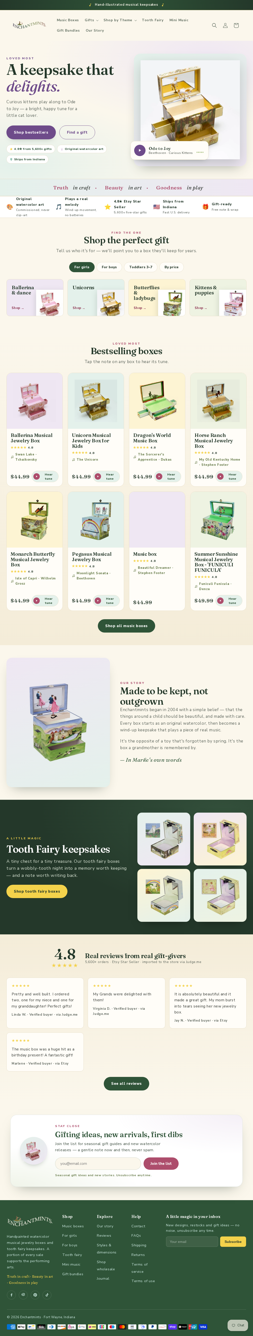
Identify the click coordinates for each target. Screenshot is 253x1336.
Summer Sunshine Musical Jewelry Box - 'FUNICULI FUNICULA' (216, 562)
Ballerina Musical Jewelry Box (32, 438)
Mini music (71, 1264)
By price (172, 267)
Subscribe (233, 1242)
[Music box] (157, 520)
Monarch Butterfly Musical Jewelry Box (33, 559)
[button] (91, 20)
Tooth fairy (72, 1254)
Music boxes (73, 1226)
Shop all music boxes (126, 625)
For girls (81, 267)
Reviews (104, 1235)
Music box (145, 554)
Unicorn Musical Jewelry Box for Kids (91, 440)
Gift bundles (72, 1274)
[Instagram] (23, 1295)
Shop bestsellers (31, 132)
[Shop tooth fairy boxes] (163, 839)
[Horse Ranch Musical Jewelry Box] (218, 401)
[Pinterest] (35, 1295)
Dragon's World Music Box (152, 438)
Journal (103, 1278)
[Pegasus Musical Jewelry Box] (96, 520)
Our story (105, 1226)
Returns (138, 1254)
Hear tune (49, 476)
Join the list (161, 1163)
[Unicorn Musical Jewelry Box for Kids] (96, 401)
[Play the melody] (140, 150)
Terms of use (143, 1280)
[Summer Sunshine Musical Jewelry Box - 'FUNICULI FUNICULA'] (218, 520)
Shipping (139, 1245)
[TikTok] (46, 1295)
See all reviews (126, 1083)
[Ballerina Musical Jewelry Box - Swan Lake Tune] (35, 401)
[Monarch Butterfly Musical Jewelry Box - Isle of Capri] (35, 520)
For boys (109, 267)
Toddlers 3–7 (140, 267)
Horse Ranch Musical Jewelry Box (213, 440)
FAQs (136, 1235)
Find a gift (77, 132)
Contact (138, 1226)
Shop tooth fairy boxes (37, 891)
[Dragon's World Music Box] (157, 401)
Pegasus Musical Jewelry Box (91, 556)
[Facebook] (11, 1295)
